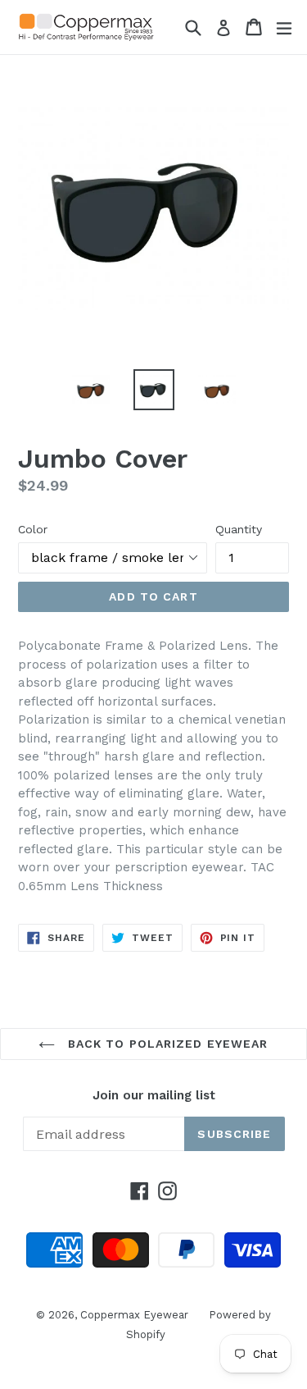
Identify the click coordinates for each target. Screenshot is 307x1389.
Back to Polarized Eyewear (165, 1043)
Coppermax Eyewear (134, 1315)
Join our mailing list (154, 1095)
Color (32, 529)
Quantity (238, 529)
